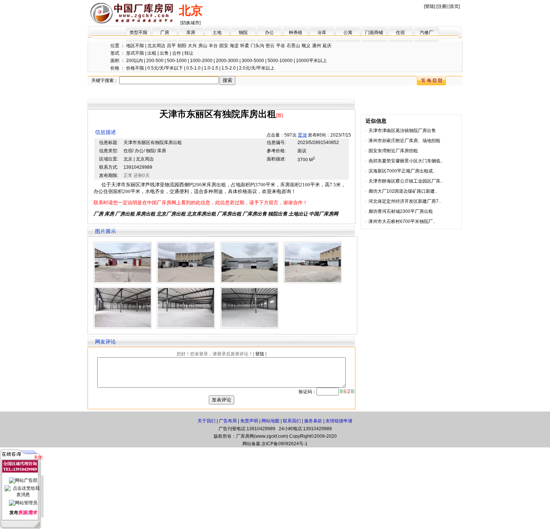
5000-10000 (280, 60)
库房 (190, 32)
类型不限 (138, 32)
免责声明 (249, 420)
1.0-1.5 (211, 68)
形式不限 (135, 53)
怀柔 (244, 45)
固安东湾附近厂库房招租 (393, 150)
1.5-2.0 (228, 68)
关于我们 (207, 420)
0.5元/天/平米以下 (165, 68)
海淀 (234, 45)
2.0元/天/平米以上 (257, 68)
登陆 (429, 6)
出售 (164, 53)
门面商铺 (374, 32)
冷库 (321, 32)
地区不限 (135, 45)
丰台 (213, 45)
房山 (202, 45)
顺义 (306, 45)
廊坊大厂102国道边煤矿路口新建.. (403, 191)
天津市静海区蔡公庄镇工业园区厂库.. (406, 181)
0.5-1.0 (193, 68)
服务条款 (313, 420)
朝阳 (181, 45)
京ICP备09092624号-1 (285, 443)
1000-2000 (201, 60)
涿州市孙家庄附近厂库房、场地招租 (404, 140)
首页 (454, 6)
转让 (188, 53)
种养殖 (295, 32)
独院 (243, 32)
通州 (316, 45)
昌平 (171, 45)
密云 (270, 45)
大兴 (192, 45)
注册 (441, 6)
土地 (217, 32)
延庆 (327, 45)
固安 (223, 45)
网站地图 (270, 420)
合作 (176, 53)
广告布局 (228, 420)
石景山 (293, 45)
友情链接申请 (339, 420)
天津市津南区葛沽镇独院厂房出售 (402, 130)
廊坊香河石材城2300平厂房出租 (401, 211)
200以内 (134, 60)
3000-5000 (253, 60)
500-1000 (177, 60)
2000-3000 (227, 60)
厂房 (164, 32)
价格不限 (135, 68)
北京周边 (156, 45)
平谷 (280, 45)
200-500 (155, 60)
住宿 (400, 32)
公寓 (347, 32)
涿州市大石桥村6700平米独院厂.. (402, 221)
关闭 (38, 457)
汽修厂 (426, 32)
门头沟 (257, 45)
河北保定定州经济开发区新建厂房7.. (405, 201)
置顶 (302, 135)
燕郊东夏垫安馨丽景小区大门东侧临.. (406, 160)
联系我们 (292, 420)
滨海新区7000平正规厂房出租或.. (402, 171)
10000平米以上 (311, 60)
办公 (269, 32)
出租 (151, 53)
